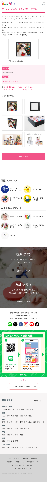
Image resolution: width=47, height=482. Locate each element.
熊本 (16, 447)
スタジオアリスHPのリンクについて (22, 465)
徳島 (3, 441)
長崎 (12, 447)
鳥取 (3, 435)
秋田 (22, 409)
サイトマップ (13, 458)
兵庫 (16, 428)
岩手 (14, 409)
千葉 (21, 416)
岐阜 (29, 422)
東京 (25, 416)
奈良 (21, 428)
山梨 (21, 422)
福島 (31, 409)
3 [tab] (25, 380)
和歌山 (26, 428)
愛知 (38, 422)
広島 (16, 435)
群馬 (12, 416)
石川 (12, 422)
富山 (8, 422)
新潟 (3, 422)
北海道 (4, 409)
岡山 (12, 435)
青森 (9, 409)
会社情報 (34, 458)
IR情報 (17, 461)
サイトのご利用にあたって (30, 461)
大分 (21, 447)
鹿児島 (30, 447)
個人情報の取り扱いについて (23, 468)
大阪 (12, 428)
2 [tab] (23, 380)
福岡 (3, 447)
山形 (27, 409)
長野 (25, 422)
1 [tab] (21, 380)
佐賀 (8, 447)
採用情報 (9, 461)
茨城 (3, 416)
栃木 (8, 416)
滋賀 (3, 428)
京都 (8, 428)
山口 (21, 435)
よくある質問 (24, 458)
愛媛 (12, 441)
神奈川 (30, 416)
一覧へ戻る (23, 156)
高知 (16, 441)
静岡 (34, 422)
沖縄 (35, 447)
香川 (8, 441)
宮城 (18, 409)
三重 (43, 422)
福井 (16, 422)
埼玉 (16, 416)
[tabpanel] (23, 353)
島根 (8, 435)
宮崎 (25, 447)
